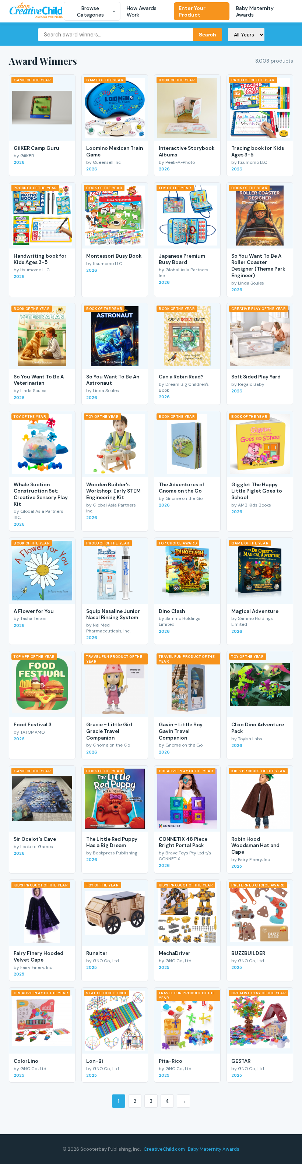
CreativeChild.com (164, 1149)
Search (207, 35)
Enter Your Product (192, 11)
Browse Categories (96, 11)
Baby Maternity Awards (255, 11)
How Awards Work (142, 11)
